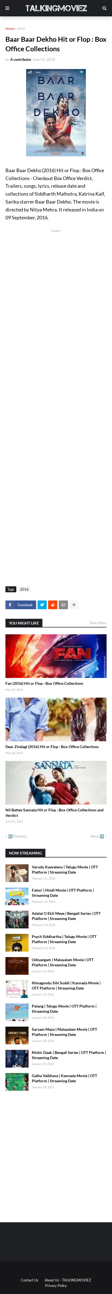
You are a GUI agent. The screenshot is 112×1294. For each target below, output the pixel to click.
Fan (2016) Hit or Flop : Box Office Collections (44, 683)
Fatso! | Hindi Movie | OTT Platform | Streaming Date (63, 893)
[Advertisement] (56, 289)
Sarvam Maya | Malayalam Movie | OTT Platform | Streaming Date (64, 1032)
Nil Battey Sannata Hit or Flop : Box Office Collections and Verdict (54, 813)
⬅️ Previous (17, 836)
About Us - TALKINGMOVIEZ (68, 1280)
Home (9, 28)
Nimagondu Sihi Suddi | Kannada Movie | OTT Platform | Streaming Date (66, 986)
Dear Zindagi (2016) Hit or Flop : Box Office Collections (52, 746)
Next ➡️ (97, 836)
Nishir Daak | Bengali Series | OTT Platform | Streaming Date (69, 1055)
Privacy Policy (56, 1285)
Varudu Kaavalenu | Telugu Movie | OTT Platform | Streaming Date (65, 870)
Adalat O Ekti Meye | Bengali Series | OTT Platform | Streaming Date (66, 916)
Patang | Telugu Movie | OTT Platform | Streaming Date (64, 1009)
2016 (21, 28)
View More (98, 623)
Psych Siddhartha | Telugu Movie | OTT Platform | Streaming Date (64, 939)
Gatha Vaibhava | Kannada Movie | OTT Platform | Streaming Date (64, 1078)
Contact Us (29, 1280)
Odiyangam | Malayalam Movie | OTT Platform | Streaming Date (63, 962)
